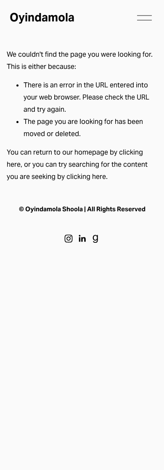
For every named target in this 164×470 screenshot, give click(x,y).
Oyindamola (42, 17)
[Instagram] (68, 238)
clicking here (86, 176)
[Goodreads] (95, 238)
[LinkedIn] (82, 238)
